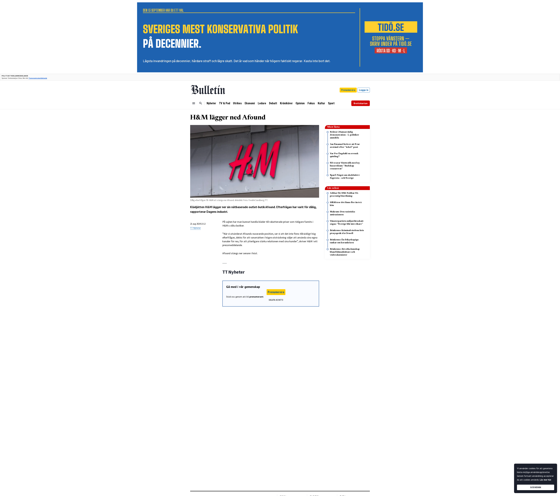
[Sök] (200, 103)
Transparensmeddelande (38, 78)
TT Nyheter (195, 227)
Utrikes (237, 103)
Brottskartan (361, 103)
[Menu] (193, 103)
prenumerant (256, 296)
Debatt (273, 103)
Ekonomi (250, 103)
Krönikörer (286, 103)
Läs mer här (545, 479)
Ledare (262, 103)
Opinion (300, 103)
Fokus (311, 103)
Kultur (321, 103)
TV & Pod (224, 103)
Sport (331, 103)
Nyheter (211, 103)
